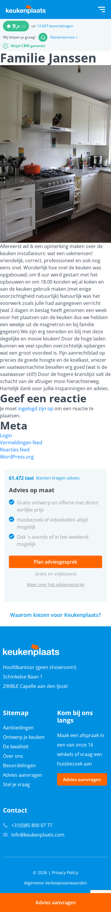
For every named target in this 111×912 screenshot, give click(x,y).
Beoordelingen (19, 765)
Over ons (13, 756)
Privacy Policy (65, 872)
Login (6, 435)
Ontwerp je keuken (24, 737)
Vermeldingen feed (21, 442)
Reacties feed (15, 449)
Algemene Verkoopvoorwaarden (55, 883)
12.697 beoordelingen (55, 25)
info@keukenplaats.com (38, 834)
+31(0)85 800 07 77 (31, 825)
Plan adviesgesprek (55, 562)
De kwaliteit (16, 746)
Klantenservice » (63, 37)
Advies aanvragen (22, 775)
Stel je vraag (16, 784)
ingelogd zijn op (35, 408)
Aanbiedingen (18, 728)
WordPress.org (17, 456)
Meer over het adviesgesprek (55, 584)
